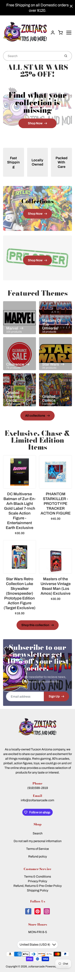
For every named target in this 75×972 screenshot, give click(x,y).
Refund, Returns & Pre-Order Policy (37, 885)
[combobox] (32, 56)
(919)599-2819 (37, 788)
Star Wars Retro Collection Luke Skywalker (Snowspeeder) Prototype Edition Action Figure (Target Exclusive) (19, 593)
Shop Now (35, 123)
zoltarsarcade (36, 966)
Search (37, 833)
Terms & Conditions (37, 876)
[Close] (71, 6)
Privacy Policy (37, 881)
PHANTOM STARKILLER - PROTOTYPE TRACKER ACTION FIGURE (56, 503)
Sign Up (54, 696)
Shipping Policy (37, 890)
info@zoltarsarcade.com (37, 800)
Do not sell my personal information (38, 841)
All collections (35, 415)
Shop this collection (35, 625)
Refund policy (37, 856)
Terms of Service (37, 848)
